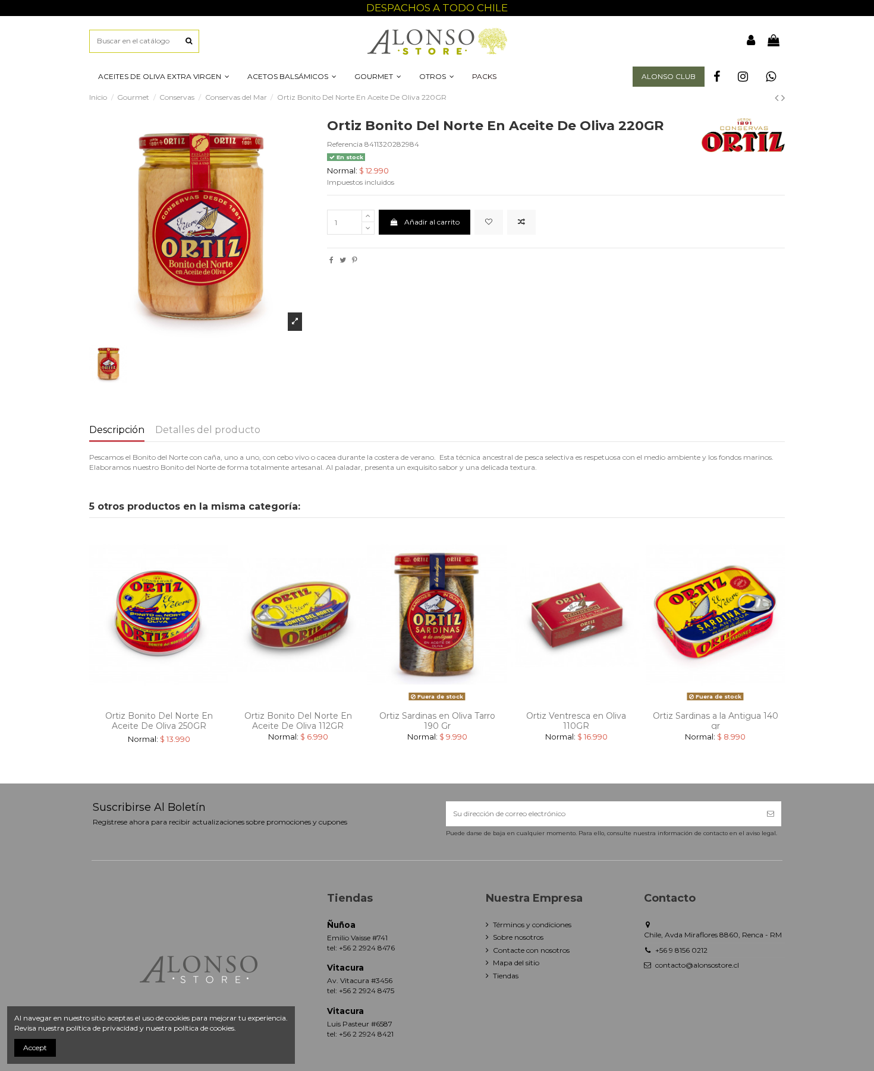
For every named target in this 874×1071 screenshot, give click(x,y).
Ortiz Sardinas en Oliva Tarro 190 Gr (437, 720)
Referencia (345, 144)
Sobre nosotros (518, 937)
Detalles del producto (207, 430)
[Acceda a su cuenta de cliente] (751, 41)
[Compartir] (331, 259)
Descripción (116, 430)
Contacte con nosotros (531, 950)
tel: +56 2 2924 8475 (360, 990)
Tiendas (505, 975)
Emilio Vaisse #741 (357, 937)
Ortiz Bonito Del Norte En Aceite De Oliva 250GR (159, 720)
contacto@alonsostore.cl (697, 965)
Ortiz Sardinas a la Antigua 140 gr (715, 720)
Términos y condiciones (532, 924)
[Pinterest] (354, 259)
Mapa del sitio (516, 962)
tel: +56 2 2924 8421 (360, 1033)
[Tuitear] (342, 259)
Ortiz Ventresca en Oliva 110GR (576, 720)
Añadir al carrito (432, 221)
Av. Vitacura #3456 (359, 980)
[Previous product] (778, 98)
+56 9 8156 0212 (681, 950)
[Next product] (783, 98)
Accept (35, 1047)
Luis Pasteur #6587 (359, 1023)
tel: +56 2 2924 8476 (361, 947)
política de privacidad (102, 1027)
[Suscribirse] (770, 813)
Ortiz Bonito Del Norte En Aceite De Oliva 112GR (298, 720)
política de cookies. (205, 1027)
